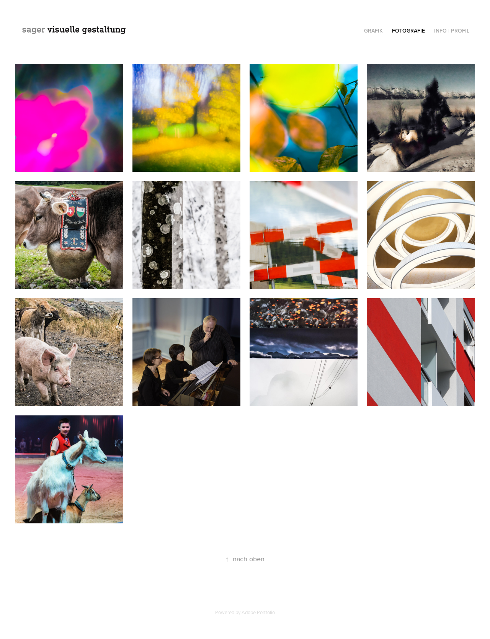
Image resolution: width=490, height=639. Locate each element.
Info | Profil (451, 30)
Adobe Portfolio (258, 612)
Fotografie (408, 30)
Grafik (373, 30)
